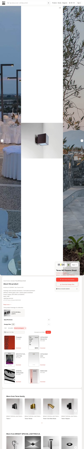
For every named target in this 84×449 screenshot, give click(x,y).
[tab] (5, 328)
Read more (6, 304)
